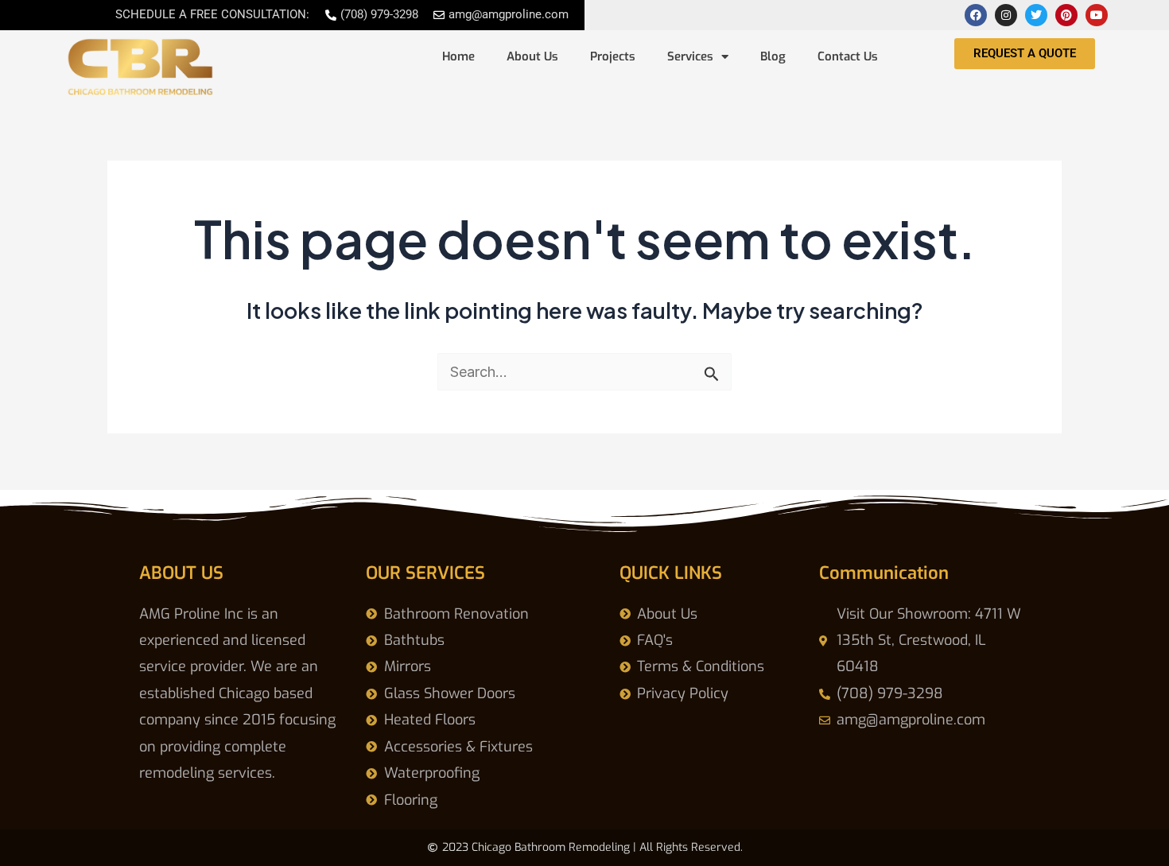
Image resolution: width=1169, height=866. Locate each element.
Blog (773, 56)
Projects (612, 56)
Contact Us (848, 56)
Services (690, 56)
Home (458, 56)
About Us (532, 56)
